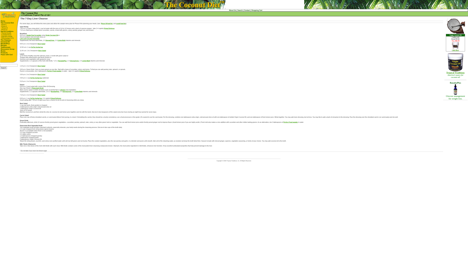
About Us (232, 10)
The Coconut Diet (7, 23)
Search (240, 10)
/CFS (7, 38)
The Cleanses (6, 40)
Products (4, 53)
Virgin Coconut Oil (51, 35)
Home (3, 21)
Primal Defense (109, 28)
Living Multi (61, 40)
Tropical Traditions (455, 72)
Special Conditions (7, 31)
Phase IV (4, 30)
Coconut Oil (5, 42)
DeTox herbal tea (37, 47)
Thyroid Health (6, 33)
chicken (62, 90)
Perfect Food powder (54, 71)
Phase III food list (107, 23)
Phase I (3, 24)
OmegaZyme (49, 40)
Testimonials (5, 47)
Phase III (5, 28)
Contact (247, 10)
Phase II (4, 26)
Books (3, 51)
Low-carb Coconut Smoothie (29, 39)
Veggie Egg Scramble (33, 35)
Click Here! (455, 50)
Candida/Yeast (6, 35)
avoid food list (121, 23)
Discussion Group (7, 49)
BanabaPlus (5, 44)
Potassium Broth (38, 88)
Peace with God (7, 55)
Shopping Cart (256, 10)
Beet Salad (41, 44)
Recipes (4, 45)
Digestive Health (6, 36)
